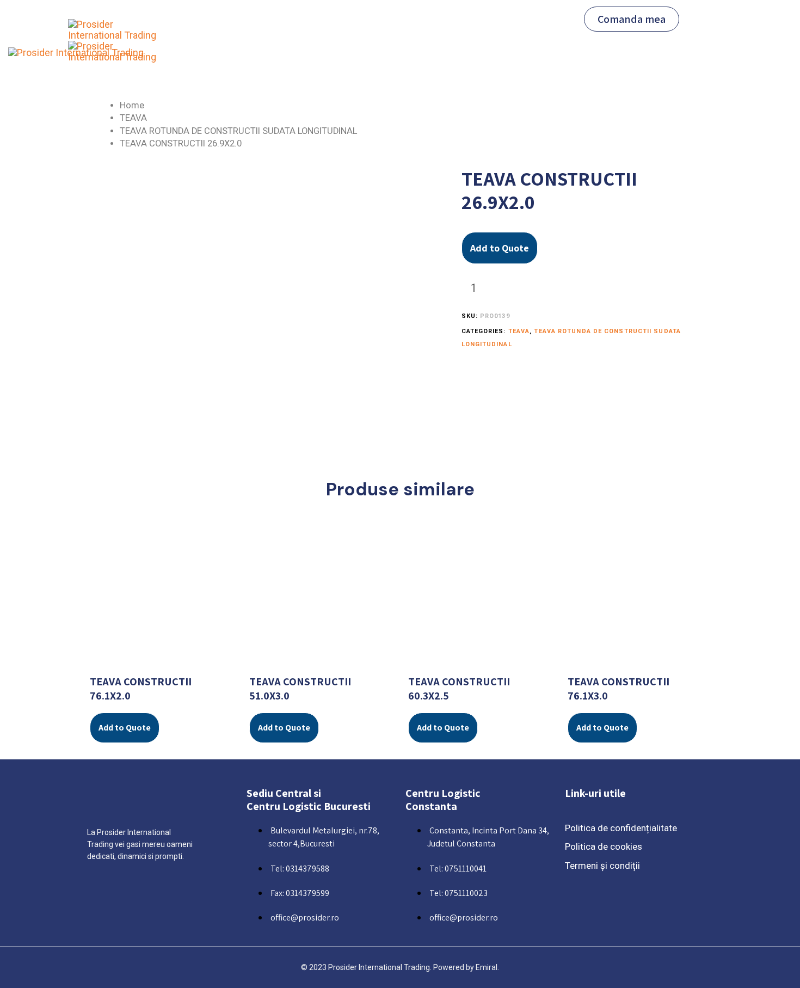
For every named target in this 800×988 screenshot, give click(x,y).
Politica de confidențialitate (621, 828)
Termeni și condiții (602, 865)
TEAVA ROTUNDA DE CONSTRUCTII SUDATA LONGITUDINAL (238, 131)
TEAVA (133, 118)
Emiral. (487, 967)
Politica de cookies (603, 846)
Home (132, 105)
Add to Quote (499, 248)
